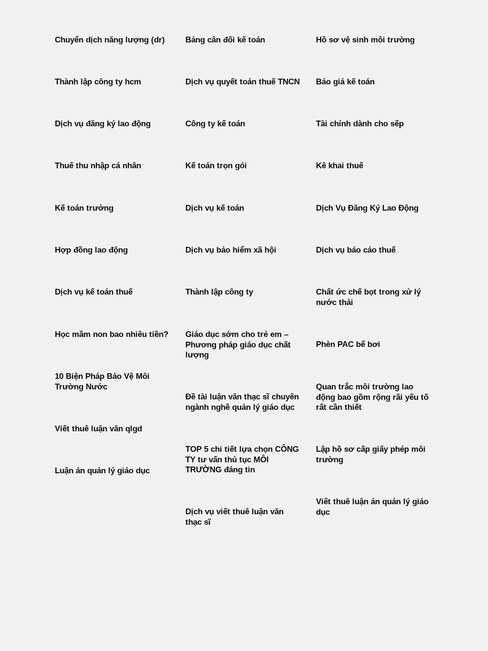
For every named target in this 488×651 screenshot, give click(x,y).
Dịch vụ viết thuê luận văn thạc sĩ (234, 517)
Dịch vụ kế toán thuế (93, 291)
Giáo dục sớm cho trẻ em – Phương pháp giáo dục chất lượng (238, 344)
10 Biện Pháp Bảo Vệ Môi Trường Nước (102, 381)
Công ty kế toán (215, 123)
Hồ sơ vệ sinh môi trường (365, 39)
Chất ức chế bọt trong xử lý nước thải (368, 297)
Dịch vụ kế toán (214, 208)
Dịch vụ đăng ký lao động (103, 123)
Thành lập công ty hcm (98, 81)
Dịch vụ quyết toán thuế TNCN (242, 81)
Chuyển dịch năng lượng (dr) (110, 39)
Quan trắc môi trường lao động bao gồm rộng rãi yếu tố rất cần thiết (372, 397)
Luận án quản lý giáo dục (102, 470)
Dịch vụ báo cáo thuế (356, 249)
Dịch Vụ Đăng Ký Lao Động (367, 208)
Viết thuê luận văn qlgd (98, 428)
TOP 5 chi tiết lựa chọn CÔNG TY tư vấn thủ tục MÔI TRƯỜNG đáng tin (242, 459)
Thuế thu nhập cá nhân (98, 165)
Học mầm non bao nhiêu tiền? (111, 334)
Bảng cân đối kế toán (225, 39)
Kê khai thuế (339, 165)
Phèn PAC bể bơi (348, 344)
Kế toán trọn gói (216, 165)
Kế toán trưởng (84, 208)
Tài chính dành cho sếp (360, 123)
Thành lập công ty (219, 291)
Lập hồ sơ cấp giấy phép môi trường (371, 454)
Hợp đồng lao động (91, 249)
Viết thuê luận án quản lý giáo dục (372, 507)
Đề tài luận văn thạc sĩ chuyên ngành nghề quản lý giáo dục (242, 402)
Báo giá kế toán (345, 81)
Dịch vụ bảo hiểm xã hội (230, 249)
